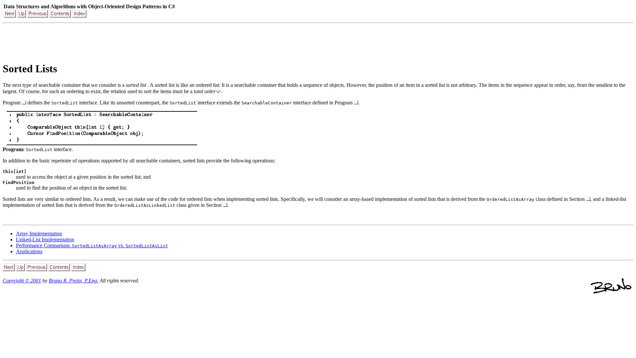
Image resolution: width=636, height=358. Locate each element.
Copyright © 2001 (22, 280)
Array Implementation (39, 233)
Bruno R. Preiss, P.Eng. (73, 280)
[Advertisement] (318, 41)
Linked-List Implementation (45, 239)
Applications (29, 251)
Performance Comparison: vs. (92, 245)
